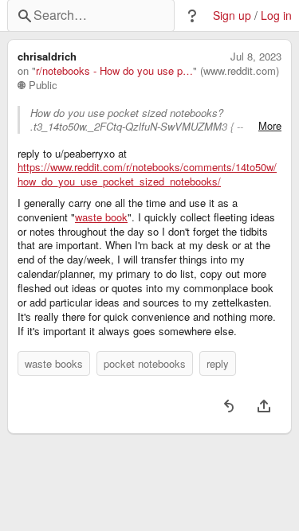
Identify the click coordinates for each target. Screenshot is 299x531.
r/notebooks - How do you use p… (114, 71)
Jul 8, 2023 (255, 56)
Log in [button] (276, 15)
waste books (54, 363)
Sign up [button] (232, 15)
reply (218, 363)
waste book (101, 217)
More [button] (269, 126)
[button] (192, 16)
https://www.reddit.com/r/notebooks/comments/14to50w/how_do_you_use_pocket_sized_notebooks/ (147, 174)
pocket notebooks (145, 363)
